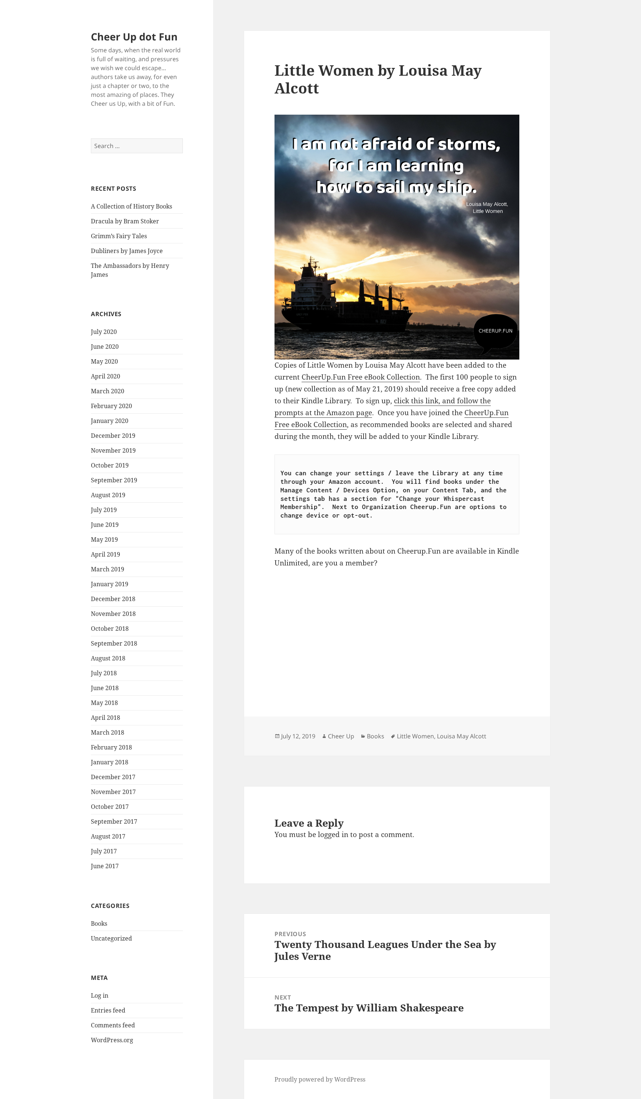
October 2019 (110, 465)
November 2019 (113, 450)
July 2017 (104, 851)
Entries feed (108, 1010)
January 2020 (109, 421)
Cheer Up (341, 736)
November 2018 (113, 614)
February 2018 (111, 747)
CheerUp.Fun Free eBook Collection (361, 377)
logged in (333, 834)
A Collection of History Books (131, 206)
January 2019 (109, 584)
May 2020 (104, 361)
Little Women (415, 736)
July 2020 (104, 332)
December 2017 (113, 777)
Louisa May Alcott (461, 736)
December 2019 (113, 436)
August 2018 (108, 658)
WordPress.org (112, 1040)
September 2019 (114, 480)
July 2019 (104, 510)
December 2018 (113, 599)
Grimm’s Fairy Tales (119, 236)
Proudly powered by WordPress (320, 1079)
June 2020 (105, 346)
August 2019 (108, 495)
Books (99, 923)
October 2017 (110, 807)
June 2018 (105, 688)
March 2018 (107, 732)
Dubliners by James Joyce (127, 251)
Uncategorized (111, 938)
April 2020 (105, 376)
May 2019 (104, 539)
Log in (99, 995)
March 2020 (107, 391)
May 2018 (104, 703)
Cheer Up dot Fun (134, 36)
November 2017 (113, 792)
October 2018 (110, 628)
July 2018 (104, 673)
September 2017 (114, 821)
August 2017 (108, 836)
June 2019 (105, 525)
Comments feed (113, 1025)
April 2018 (105, 717)
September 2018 (114, 643)
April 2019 (105, 554)
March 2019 (107, 569)
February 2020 (111, 406)
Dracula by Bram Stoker (125, 221)
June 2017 (105, 866)
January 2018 (109, 762)
